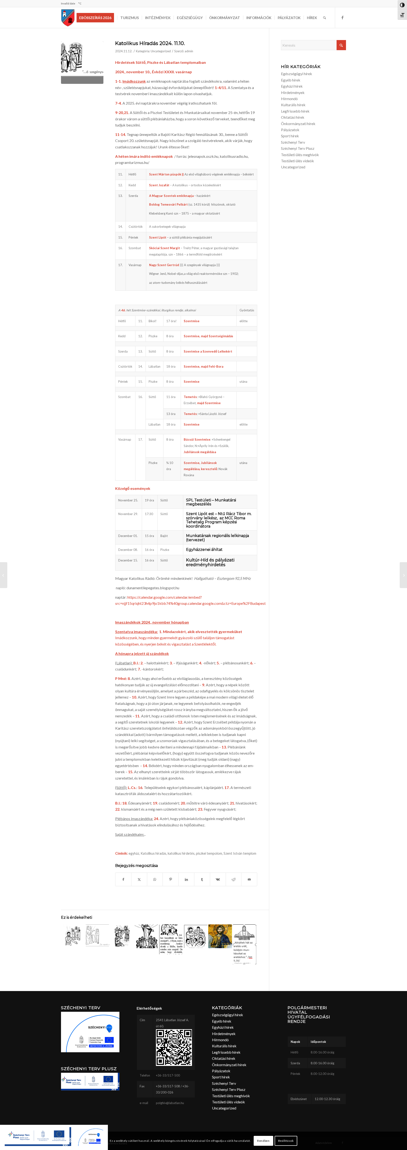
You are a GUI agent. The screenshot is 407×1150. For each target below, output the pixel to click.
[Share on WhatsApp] (155, 879)
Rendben (263, 1140)
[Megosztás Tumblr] (202, 879)
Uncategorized (161, 51)
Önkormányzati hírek (298, 123)
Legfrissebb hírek (295, 111)
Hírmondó (289, 98)
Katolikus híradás (153, 853)
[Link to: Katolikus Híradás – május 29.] (146, 936)
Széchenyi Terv (293, 142)
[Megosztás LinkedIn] (186, 879)
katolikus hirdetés (181, 853)
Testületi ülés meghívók (300, 154)
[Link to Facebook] (342, 17)
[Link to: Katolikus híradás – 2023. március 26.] (97, 935)
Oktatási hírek (292, 117)
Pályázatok (290, 129)
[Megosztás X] (139, 879)
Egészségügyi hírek (296, 73)
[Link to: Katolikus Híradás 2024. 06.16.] (171, 939)
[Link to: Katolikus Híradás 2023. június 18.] (244, 944)
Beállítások (286, 1140)
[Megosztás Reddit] (233, 879)
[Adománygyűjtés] (3, 575)
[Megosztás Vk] (218, 879)
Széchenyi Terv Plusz (297, 148)
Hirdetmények (293, 92)
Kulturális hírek (293, 104)
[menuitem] (97, 17)
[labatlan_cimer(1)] (68, 17)
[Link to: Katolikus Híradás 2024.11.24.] (220, 936)
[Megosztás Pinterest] (170, 879)
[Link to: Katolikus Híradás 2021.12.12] (122, 936)
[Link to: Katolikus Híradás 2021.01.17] (73, 936)
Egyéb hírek (290, 80)
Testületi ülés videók (297, 160)
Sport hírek (290, 136)
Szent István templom (240, 853)
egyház (134, 853)
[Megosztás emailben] (249, 879)
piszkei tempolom (209, 853)
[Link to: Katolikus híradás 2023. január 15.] (196, 936)
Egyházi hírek (292, 86)
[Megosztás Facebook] (123, 879)
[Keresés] (324, 17)
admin (189, 51)
